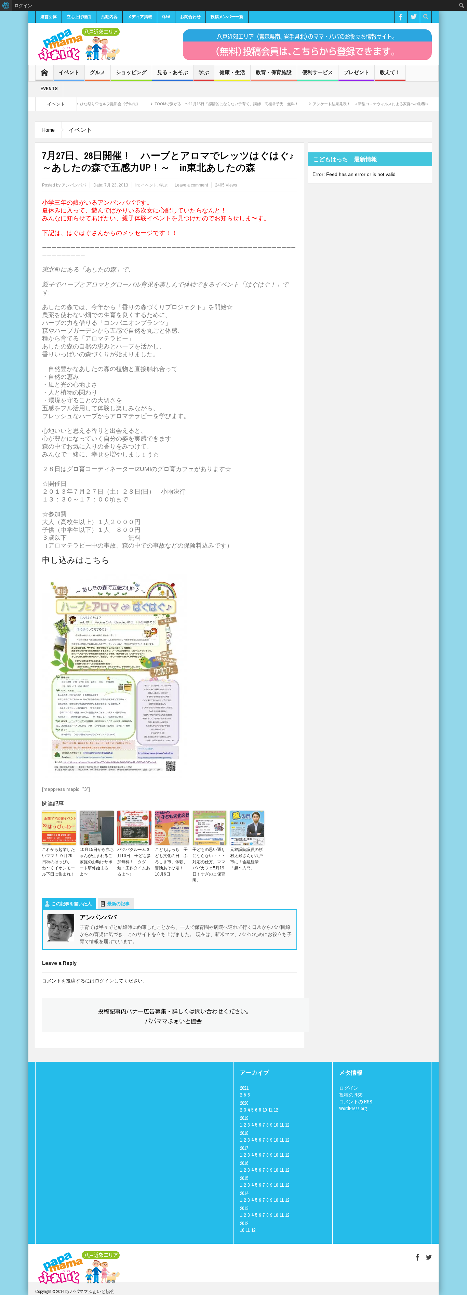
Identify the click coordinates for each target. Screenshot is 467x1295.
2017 (244, 1148)
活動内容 (109, 16)
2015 (244, 1178)
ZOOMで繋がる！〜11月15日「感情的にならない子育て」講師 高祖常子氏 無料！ (201, 104)
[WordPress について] (6, 5)
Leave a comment (191, 185)
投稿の (351, 1095)
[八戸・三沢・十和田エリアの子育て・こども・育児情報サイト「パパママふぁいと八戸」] (78, 44)
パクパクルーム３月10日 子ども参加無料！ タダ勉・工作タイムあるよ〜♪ (134, 862)
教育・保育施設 (274, 72)
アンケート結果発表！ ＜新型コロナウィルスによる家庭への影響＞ (346, 104)
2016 (244, 1163)
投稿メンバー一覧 (227, 16)
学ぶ (204, 72)
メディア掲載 (140, 16)
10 (265, 1110)
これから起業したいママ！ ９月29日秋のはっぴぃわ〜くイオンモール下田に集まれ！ (59, 862)
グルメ (97, 72)
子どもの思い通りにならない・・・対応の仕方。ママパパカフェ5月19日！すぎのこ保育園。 (208, 865)
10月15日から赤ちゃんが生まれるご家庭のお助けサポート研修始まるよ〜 (97, 862)
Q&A (166, 16)
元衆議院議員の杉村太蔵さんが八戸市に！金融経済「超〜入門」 (246, 858)
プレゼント (356, 72)
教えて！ (390, 72)
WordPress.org (353, 1108)
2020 (244, 1103)
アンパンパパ (74, 185)
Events (49, 88)
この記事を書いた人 (72, 903)
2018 (244, 1133)
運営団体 (48, 16)
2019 (244, 1118)
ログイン (104, 980)
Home (48, 130)
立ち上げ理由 (79, 16)
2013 (244, 1208)
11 (270, 1110)
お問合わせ (190, 16)
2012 (244, 1223)
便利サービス (317, 72)
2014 (244, 1193)
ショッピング (131, 72)
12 (276, 1110)
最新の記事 (118, 903)
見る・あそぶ (172, 72)
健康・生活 (232, 72)
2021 (244, 1088)
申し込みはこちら (76, 560)
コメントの (355, 1102)
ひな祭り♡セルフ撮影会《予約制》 (85, 104)
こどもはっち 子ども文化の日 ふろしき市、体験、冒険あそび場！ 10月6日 (171, 862)
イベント (69, 72)
